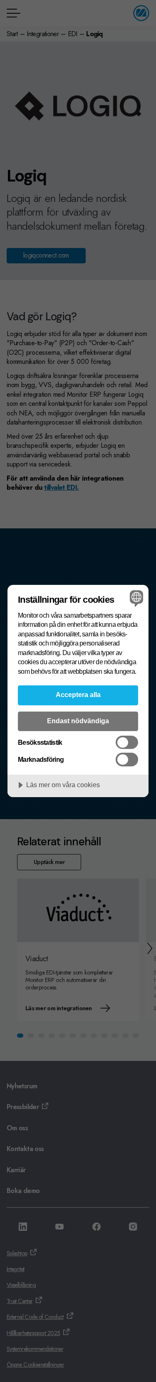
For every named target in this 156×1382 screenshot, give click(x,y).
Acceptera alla (78, 694)
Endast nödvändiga (78, 720)
